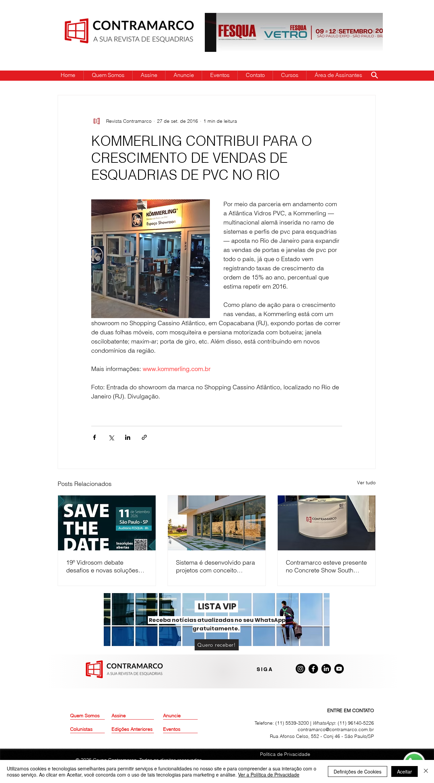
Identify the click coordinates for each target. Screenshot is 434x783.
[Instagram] (300, 668)
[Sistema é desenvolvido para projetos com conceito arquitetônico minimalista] (216, 522)
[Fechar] (426, 771)
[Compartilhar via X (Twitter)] (111, 437)
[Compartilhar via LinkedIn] (127, 437)
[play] (367, 18)
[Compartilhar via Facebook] (94, 437)
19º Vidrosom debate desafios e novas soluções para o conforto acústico (102, 566)
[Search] (374, 75)
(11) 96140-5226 (356, 723)
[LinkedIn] (326, 668)
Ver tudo (366, 482)
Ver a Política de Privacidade (268, 774)
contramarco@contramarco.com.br (336, 729)
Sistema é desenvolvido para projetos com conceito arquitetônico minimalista (215, 566)
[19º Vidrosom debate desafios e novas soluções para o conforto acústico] (107, 522)
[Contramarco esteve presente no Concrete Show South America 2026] (326, 522)
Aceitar (404, 771)
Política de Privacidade (285, 754)
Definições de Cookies (357, 771)
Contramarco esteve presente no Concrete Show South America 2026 (326, 566)
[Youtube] (339, 668)
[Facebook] (313, 668)
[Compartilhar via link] (144, 437)
